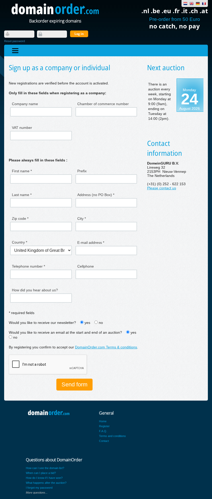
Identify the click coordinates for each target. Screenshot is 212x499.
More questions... (37, 492)
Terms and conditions (112, 436)
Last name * (22, 195)
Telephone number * (28, 266)
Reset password (14, 41)
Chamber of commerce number (103, 104)
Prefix (82, 171)
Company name (25, 104)
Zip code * (20, 218)
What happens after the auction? (46, 482)
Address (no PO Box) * (95, 195)
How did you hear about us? (35, 290)
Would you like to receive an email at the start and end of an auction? (65, 332)
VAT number (22, 128)
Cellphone (85, 266)
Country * (19, 242)
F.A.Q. (103, 431)
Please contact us (161, 188)
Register (104, 426)
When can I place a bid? (41, 472)
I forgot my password (39, 487)
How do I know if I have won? (44, 477)
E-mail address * (90, 242)
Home (103, 421)
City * (81, 218)
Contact (104, 440)
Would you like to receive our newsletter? (42, 323)
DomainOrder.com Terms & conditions (106, 347)
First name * (22, 171)
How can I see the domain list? (45, 468)
